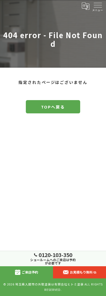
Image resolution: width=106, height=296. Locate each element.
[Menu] (97, 6)
